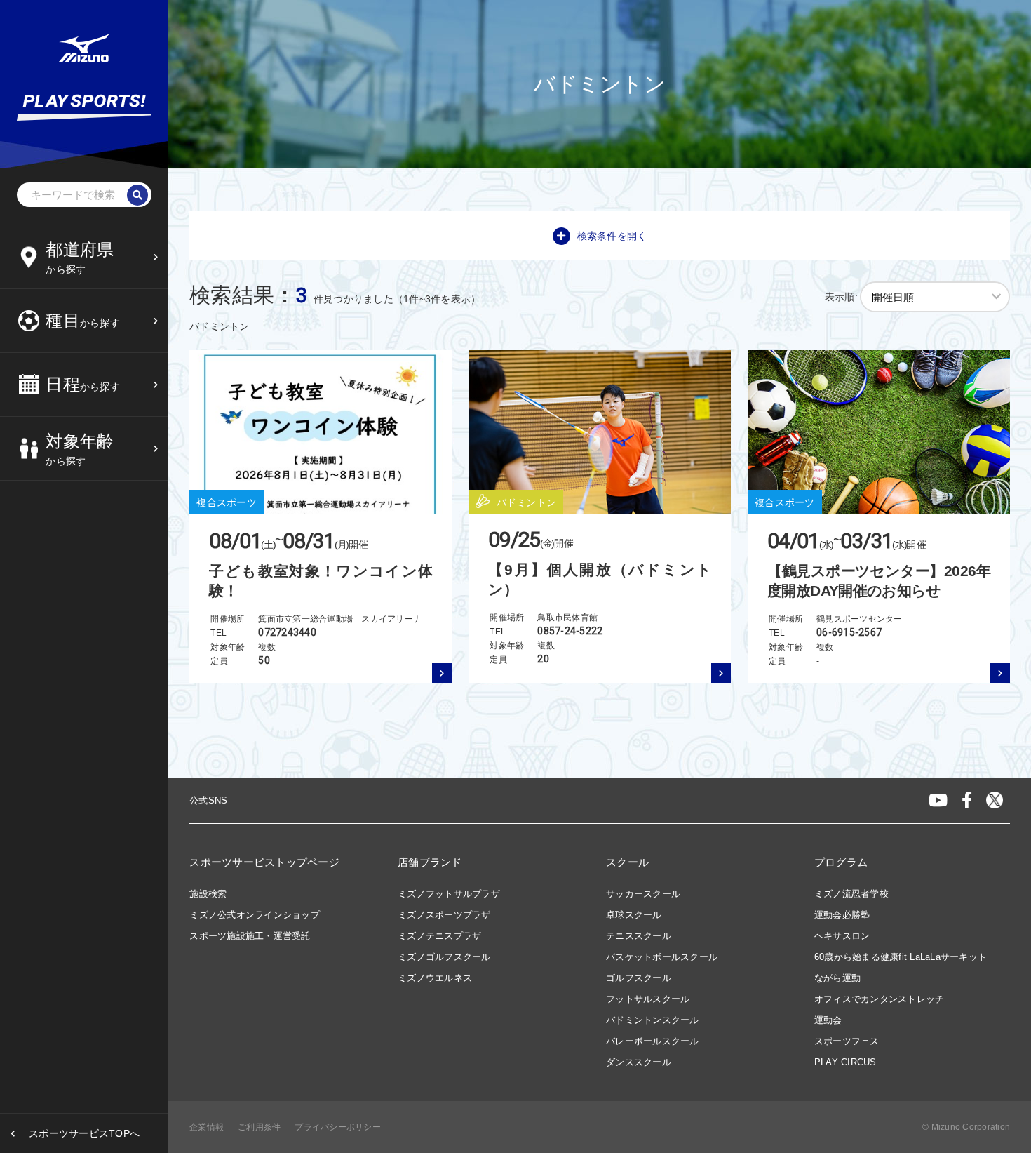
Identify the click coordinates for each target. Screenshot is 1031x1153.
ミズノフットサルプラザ (449, 893)
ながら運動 (837, 978)
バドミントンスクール (652, 1020)
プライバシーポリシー (338, 1127)
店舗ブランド (430, 862)
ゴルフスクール (638, 978)
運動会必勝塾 (842, 914)
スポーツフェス (847, 1041)
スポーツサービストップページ (264, 862)
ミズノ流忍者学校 (851, 893)
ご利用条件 (259, 1127)
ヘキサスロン (842, 936)
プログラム (841, 862)
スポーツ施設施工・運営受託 (249, 936)
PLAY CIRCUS (845, 1062)
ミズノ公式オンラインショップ (254, 914)
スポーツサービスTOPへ (84, 1133)
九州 (60, 483)
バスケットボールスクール (661, 957)
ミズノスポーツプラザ (444, 914)
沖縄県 (65, 518)
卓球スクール (634, 914)
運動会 (828, 1020)
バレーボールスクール (652, 1041)
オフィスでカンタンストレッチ (879, 999)
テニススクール (638, 936)
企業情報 (206, 1127)
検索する (69, 575)
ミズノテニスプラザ (439, 936)
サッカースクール (643, 893)
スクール (627, 862)
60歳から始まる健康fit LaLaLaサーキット (900, 957)
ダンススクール (638, 1062)
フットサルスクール (647, 999)
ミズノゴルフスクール (444, 957)
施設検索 (208, 893)
